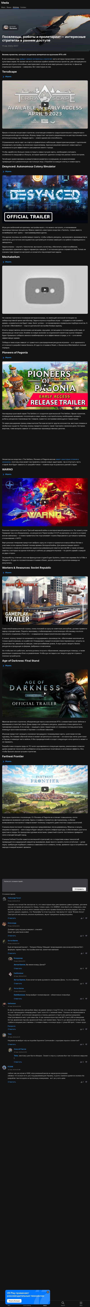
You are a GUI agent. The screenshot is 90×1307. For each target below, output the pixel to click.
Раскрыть (11, 1026)
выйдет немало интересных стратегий (36, 59)
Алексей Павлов (20, 1049)
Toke (10, 1034)
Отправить (79, 889)
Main (3, 7)
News (9, 7)
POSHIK (10, 1067)
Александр (12, 923)
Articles (16, 7)
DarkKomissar (18, 973)
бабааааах (12, 1003)
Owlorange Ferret (14, 898)
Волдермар (18, 958)
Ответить (12, 918)
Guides (23, 7)
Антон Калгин (13, 941)
